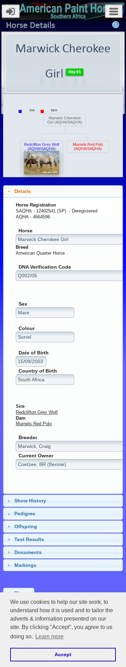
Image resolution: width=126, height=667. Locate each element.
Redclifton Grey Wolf (37, 412)
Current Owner (36, 455)
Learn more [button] (49, 636)
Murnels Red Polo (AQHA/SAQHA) (88, 146)
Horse (26, 230)
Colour (27, 328)
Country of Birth (38, 371)
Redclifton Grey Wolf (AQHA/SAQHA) (41, 146)
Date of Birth (34, 352)
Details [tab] (22, 191)
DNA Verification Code (45, 267)
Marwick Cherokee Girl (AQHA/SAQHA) (64, 120)
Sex (23, 304)
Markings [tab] (25, 565)
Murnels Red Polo (34, 423)
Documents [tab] (28, 552)
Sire (20, 406)
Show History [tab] (30, 500)
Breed (22, 247)
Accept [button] (63, 654)
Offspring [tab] (25, 526)
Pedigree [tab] (24, 513)
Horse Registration (36, 205)
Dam (21, 418)
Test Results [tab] (29, 539)
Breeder (28, 437)
